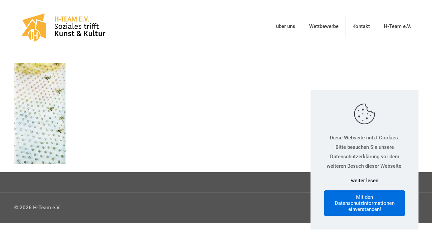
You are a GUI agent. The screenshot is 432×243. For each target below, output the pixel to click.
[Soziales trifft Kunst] (62, 26)
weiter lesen (364, 181)
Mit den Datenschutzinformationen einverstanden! (365, 203)
